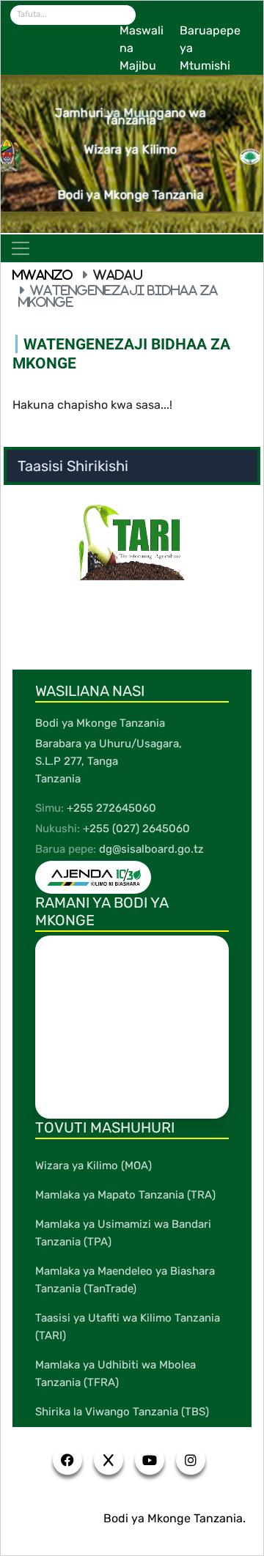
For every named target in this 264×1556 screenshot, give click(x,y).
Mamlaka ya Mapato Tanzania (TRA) (125, 1194)
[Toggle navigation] (20, 248)
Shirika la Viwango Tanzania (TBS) (122, 1411)
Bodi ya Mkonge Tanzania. (174, 1518)
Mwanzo (42, 275)
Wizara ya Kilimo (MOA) (93, 1165)
